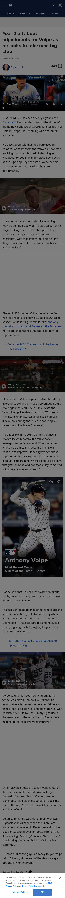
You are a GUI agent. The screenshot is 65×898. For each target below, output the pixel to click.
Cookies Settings (20, 892)
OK (42, 892)
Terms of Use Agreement (33, 886)
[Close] (60, 877)
